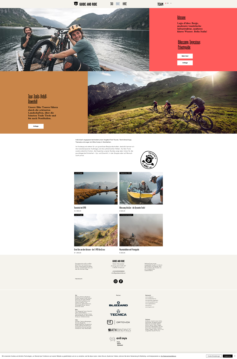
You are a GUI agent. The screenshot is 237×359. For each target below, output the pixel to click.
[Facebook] (121, 281)
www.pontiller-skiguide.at (151, 300)
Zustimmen (227, 356)
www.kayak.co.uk (149, 307)
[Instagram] (116, 281)
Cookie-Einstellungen (214, 356)
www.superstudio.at (150, 303)
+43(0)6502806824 (118, 271)
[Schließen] (235, 356)
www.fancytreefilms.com (151, 302)
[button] (185, 62)
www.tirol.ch (148, 305)
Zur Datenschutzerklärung (168, 356)
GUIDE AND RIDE (88, 4)
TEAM (160, 4)
